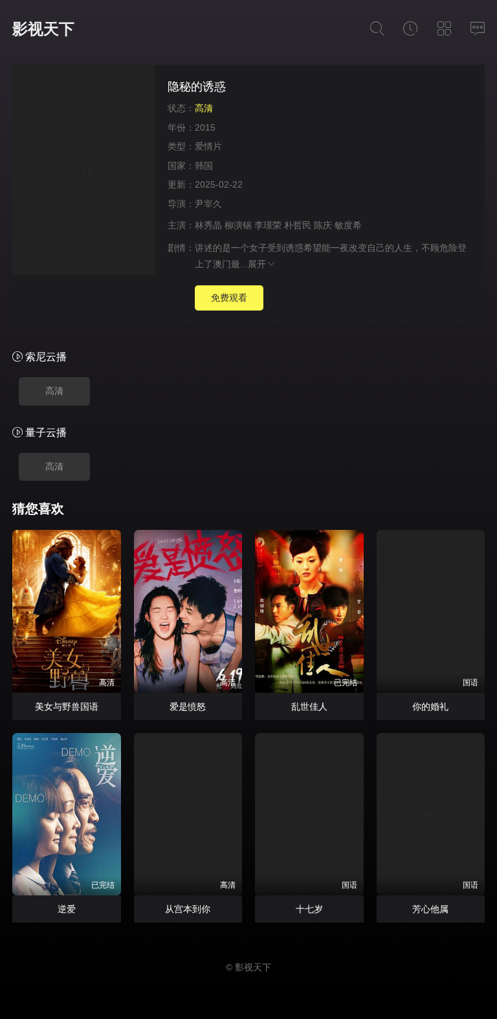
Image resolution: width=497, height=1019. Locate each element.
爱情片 (208, 146)
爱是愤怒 (188, 706)
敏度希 (348, 225)
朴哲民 (297, 225)
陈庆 (323, 225)
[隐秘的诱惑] (83, 172)
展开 (257, 264)
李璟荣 (268, 225)
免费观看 (229, 297)
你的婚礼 (430, 706)
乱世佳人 (309, 706)
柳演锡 (238, 225)
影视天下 (43, 29)
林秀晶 (208, 225)
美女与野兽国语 (66, 706)
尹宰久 (208, 204)
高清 (54, 391)
